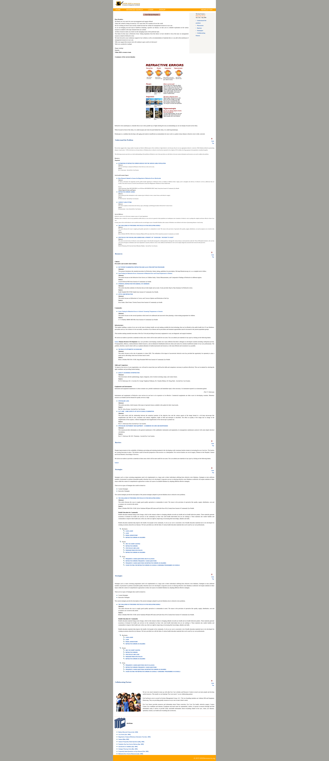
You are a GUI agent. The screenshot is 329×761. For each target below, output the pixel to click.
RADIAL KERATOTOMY (132, 535)
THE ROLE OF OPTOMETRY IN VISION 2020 (130, 349)
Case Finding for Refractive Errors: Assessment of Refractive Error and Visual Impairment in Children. (145, 273)
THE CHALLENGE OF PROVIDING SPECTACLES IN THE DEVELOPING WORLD (139, 225)
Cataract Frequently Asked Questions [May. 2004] (131, 741)
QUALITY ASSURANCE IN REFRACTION (128, 372)
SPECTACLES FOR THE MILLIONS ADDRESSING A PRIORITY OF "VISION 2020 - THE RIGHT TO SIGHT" (146, 237)
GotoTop (212, 142)
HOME (118, 10)
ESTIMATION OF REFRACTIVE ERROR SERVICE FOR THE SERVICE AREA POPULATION (142, 163)
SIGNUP (162, 10)
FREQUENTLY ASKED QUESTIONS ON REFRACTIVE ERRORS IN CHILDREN (146, 563)
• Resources (199, 25)
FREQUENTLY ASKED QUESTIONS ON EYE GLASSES (140, 558)
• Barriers (199, 28)
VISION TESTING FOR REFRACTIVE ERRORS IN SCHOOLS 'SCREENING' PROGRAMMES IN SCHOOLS (153, 671)
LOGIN (150, 10)
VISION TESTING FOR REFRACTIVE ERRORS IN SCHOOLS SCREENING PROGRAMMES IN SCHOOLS (153, 565)
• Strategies (199, 30)
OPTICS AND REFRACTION (125, 294)
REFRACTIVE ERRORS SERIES (126, 192)
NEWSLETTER (206, 10)
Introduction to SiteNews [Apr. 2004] (127, 746)
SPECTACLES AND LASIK (132, 548)
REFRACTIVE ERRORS (132, 546)
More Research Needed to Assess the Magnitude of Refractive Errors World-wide (139, 178)
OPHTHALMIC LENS (123, 401)
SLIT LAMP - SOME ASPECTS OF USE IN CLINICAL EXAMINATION (136, 411)
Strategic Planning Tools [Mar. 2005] (128, 749)
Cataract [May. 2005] (123, 739)
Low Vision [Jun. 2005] (124, 734)
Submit (117, 341)
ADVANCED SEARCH (134, 10)
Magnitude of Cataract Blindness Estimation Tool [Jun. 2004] (134, 737)
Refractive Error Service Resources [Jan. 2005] (130, 753)
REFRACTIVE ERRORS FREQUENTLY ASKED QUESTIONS (141, 561)
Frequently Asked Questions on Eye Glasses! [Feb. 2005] (133, 751)
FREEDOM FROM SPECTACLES (134, 550)
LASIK (127, 533)
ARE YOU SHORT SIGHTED (133, 544)
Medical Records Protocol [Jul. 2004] (128, 732)
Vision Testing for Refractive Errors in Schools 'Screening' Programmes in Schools (140, 311)
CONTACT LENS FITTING (125, 202)
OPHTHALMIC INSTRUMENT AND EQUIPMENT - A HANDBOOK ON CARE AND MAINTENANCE (143, 426)
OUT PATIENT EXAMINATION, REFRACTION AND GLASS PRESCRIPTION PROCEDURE (141, 267)
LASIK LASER (129, 531)
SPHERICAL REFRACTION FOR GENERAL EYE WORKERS (133, 283)
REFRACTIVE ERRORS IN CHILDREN (135, 537)
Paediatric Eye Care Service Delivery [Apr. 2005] (131, 744)
